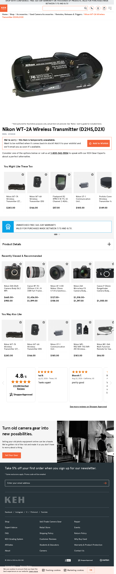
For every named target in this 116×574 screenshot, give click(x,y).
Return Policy (80, 533)
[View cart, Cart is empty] (104, 8)
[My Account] (98, 8)
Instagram (19, 512)
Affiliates (9, 545)
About (7, 551)
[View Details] (14, 187)
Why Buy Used (80, 539)
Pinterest (34, 512)
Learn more (33, 571)
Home (5, 14)
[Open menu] (110, 8)
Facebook (8, 512)
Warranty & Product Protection (88, 545)
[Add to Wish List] (22, 174)
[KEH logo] (14, 500)
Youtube (44, 512)
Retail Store (45, 527)
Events (77, 527)
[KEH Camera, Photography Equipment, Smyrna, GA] (68, 560)
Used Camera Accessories (41, 14)
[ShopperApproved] (85, 560)
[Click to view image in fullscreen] (57, 71)
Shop (12, 14)
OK (91, 570)
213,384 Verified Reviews (21, 387)
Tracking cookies (53, 570)
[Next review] (111, 383)
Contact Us (79, 551)
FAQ (6, 533)
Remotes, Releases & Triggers (68, 14)
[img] (21, 381)
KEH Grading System (14, 539)
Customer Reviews (48, 539)
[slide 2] (59, 234)
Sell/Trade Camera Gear (51, 521)
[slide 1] (55, 234)
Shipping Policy (46, 533)
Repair (77, 521)
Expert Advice (11, 527)
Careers (43, 551)
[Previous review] (3, 383)
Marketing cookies (75, 570)
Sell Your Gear (11, 455)
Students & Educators (49, 545)
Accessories (22, 14)
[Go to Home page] (3, 8)
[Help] (92, 8)
